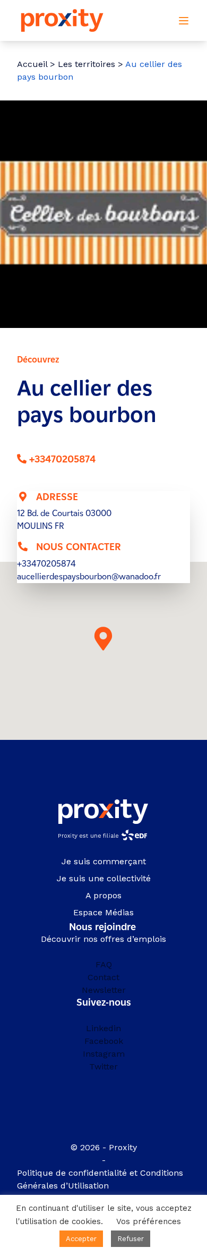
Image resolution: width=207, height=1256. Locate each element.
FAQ (104, 964)
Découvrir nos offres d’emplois (103, 939)
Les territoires (86, 64)
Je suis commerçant (104, 861)
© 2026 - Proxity (104, 1147)
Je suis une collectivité (104, 878)
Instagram (104, 1054)
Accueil (32, 64)
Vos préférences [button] (148, 1221)
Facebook (103, 1041)
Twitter (103, 1066)
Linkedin (103, 1028)
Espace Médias (103, 912)
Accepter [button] (81, 1239)
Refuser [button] (130, 1239)
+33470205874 (62, 459)
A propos (103, 895)
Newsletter (104, 990)
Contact (103, 977)
